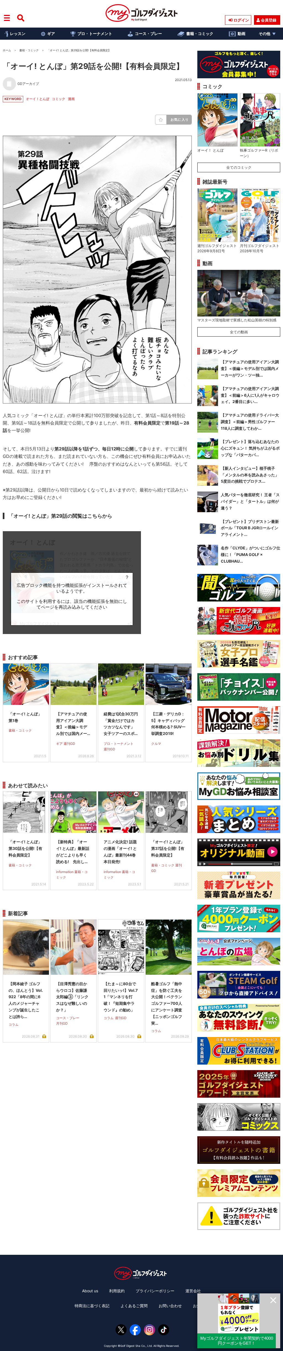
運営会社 (193, 1290)
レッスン (17, 33)
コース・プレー (148, 33)
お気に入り (180, 119)
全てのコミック (238, 167)
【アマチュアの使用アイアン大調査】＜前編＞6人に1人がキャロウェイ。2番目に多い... (250, 395)
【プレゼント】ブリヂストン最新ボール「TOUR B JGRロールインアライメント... (250, 528)
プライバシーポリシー (155, 1290)
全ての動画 (239, 332)
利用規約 (117, 1290)
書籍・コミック (199, 33)
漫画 (71, 99)
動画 (241, 33)
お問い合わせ (170, 1305)
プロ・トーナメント (94, 33)
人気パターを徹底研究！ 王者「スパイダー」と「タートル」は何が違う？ (250, 501)
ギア (51, 33)
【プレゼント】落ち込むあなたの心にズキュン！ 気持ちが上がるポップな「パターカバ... (250, 448)
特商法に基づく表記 (92, 1305)
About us (90, 1290)
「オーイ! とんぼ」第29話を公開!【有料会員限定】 (93, 66)
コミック (58, 99)
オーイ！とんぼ (37, 99)
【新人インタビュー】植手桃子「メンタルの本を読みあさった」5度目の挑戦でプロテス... (250, 475)
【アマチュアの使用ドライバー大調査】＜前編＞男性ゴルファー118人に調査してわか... (250, 422)
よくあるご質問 (134, 1305)
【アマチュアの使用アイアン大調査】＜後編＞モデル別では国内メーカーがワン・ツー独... (250, 368)
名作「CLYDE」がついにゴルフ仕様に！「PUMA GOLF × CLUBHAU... (250, 554)
